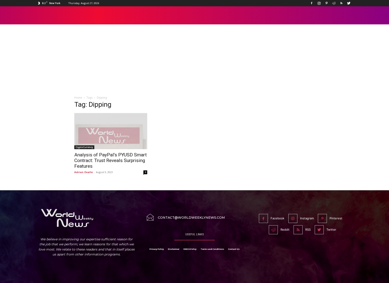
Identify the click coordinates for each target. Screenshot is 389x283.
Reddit (284, 229)
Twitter (331, 229)
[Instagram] (319, 3)
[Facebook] (311, 3)
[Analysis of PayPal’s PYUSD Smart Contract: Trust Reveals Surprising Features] (110, 131)
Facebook (277, 218)
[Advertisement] (194, 62)
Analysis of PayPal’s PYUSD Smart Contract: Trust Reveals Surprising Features (110, 160)
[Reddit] (333, 3)
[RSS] (341, 3)
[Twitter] (348, 3)
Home (78, 98)
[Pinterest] (326, 3)
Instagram (307, 218)
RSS (308, 229)
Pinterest (336, 218)
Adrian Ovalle (83, 172)
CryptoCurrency (84, 147)
